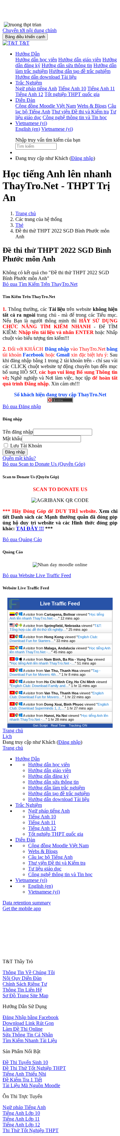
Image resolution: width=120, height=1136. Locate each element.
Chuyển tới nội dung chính (30, 30)
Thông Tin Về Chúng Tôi (29, 972)
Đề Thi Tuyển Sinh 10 (25, 1062)
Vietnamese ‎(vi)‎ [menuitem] (57, 129)
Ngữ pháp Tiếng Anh (24, 1107)
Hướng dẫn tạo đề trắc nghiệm (59, 793)
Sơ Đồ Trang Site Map (25, 995)
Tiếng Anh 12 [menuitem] (29, 94)
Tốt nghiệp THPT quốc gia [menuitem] (72, 94)
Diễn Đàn (25, 100)
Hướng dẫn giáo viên (49, 770)
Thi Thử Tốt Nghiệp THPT (31, 1130)
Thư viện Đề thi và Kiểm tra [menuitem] (80, 111)
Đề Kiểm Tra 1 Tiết (22, 1079)
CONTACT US (18, 956)
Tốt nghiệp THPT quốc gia (55, 834)
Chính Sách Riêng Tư (25, 984)
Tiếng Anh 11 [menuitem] (101, 88)
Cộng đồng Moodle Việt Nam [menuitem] (45, 106)
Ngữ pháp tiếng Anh (49, 811)
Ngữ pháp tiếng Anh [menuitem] (36, 88)
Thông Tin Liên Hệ (22, 989)
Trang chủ (25, 213)
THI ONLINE (16, 949)
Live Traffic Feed (60, 603)
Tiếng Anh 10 (42, 816)
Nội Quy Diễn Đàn (22, 978)
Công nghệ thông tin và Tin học (60, 874)
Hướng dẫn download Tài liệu (58, 799)
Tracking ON (78, 725)
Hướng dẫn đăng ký (48, 776)
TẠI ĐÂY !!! (30, 528)
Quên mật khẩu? (19, 458)
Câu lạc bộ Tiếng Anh (50, 857)
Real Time (58, 725)
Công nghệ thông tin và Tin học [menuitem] (75, 117)
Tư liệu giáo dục (44, 868)
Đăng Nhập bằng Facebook (31, 1017)
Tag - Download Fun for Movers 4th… (55, 672)
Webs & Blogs (43, 851)
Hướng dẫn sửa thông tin (53, 782)
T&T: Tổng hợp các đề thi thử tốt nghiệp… (56, 627)
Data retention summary (27, 902)
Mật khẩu (12, 438)
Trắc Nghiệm (28, 82)
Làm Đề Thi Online (23, 1029)
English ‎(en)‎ (40, 886)
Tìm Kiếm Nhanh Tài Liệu (30, 1040)
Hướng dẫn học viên (49, 764)
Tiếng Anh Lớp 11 (21, 1119)
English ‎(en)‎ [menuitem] (27, 129)
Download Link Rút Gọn (28, 1023)
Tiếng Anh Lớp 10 (21, 1113)
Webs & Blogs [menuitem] (92, 106)
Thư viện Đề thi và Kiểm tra (56, 863)
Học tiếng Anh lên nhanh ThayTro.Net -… (57, 616)
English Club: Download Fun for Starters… (54, 639)
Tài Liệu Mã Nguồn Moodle (31, 1085)
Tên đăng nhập (18, 432)
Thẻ (19, 225)
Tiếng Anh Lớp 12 (21, 1124)
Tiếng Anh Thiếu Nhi (24, 1074)
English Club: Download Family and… (40, 686)
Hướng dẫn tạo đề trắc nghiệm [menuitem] (79, 71)
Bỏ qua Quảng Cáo (22, 539)
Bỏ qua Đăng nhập (22, 406)
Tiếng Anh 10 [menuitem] (72, 88)
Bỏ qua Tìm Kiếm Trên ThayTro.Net (40, 284)
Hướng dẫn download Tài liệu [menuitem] (45, 77)
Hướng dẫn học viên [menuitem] (36, 59)
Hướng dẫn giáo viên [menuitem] (79, 59)
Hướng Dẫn (27, 54)
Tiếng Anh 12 (42, 828)
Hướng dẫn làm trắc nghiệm (56, 787)
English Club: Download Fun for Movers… (57, 695)
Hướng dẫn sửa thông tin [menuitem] (67, 65)
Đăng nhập (82, 158)
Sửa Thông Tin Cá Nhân (28, 1034)
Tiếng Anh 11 (42, 822)
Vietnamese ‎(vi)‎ (31, 123)
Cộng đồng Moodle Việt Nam (58, 845)
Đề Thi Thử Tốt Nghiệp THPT (34, 1068)
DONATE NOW (19, 963)
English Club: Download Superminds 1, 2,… (59, 706)
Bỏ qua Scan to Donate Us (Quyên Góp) (44, 464)
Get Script (40, 725)
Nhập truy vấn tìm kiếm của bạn (47, 140)
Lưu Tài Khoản (25, 445)
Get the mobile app (22, 908)
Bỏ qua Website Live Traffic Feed (37, 575)
